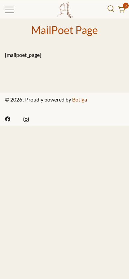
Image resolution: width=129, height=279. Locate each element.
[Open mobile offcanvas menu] (9, 9)
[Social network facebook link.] (7, 118)
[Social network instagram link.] (26, 118)
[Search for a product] (111, 8)
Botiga (79, 99)
